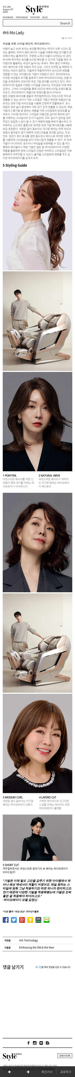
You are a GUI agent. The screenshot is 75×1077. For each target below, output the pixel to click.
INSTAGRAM (22, 17)
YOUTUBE (35, 17)
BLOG (45, 17)
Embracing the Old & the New (36, 947)
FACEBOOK (8, 17)
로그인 (38, 967)
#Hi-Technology (28, 940)
